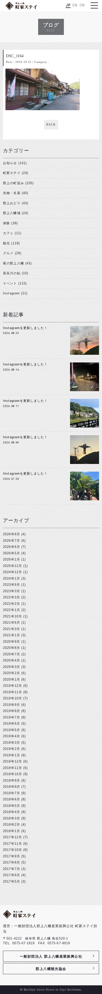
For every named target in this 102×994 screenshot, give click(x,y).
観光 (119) (11, 243)
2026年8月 (11, 534)
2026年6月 (11, 547)
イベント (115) (14, 283)
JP (68, 5)
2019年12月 (12, 686)
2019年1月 (11, 755)
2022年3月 (11, 597)
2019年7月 (11, 717)
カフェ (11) (12, 233)
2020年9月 (11, 641)
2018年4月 (11, 812)
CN (82, 5)
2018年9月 (11, 780)
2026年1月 (11, 559)
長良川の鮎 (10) (15, 273)
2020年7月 (11, 654)
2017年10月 (12, 850)
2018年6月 (11, 799)
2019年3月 (11, 742)
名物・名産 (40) (15, 193)
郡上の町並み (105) (18, 183)
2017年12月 (12, 837)
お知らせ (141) (14, 163)
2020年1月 (11, 679)
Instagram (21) (15, 293)
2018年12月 (12, 761)
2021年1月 (11, 635)
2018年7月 (11, 793)
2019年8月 (11, 711)
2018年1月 (11, 831)
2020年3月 (11, 667)
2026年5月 (11, 553)
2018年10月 (12, 774)
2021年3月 (11, 629)
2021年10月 (12, 616)
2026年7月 (11, 540)
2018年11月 (12, 768)
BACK (51, 124)
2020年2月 (11, 673)
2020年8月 (11, 648)
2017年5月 (11, 881)
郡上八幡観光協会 (51, 969)
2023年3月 (11, 591)
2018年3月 (11, 818)
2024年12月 (12, 572)
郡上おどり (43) (15, 203)
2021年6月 (11, 622)
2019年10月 (12, 698)
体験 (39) (10, 223)
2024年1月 (11, 578)
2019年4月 (11, 736)
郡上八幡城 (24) (15, 213)
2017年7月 (11, 869)
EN (75, 5)
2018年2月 (11, 824)
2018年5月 (11, 806)
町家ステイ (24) (15, 173)
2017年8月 (11, 862)
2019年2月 (11, 749)
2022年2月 (11, 604)
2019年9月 (11, 705)
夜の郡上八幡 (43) (17, 263)
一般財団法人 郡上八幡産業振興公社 (51, 956)
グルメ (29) (12, 253)
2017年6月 (11, 875)
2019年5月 (11, 730)
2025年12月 (12, 566)
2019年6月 (11, 723)
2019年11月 (12, 692)
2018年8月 (11, 787)
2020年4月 (11, 660)
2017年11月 (12, 843)
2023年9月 (11, 584)
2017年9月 (11, 856)
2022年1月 (11, 610)
